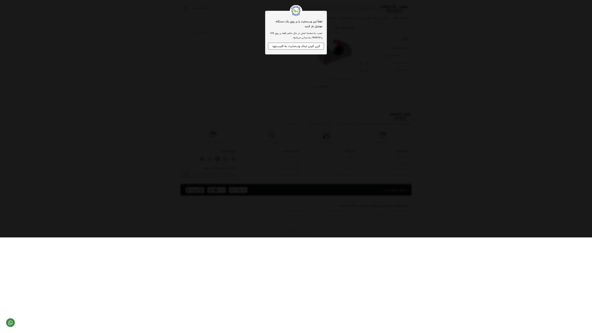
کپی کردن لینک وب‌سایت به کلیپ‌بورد (296, 46)
